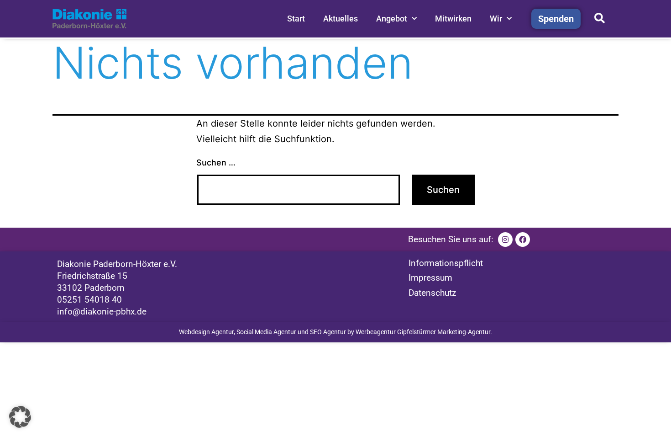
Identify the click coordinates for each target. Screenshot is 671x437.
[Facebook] (522, 239)
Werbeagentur (376, 332)
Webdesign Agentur (206, 332)
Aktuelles (340, 18)
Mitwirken (453, 18)
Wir (496, 18)
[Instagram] (505, 239)
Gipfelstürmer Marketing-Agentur (443, 332)
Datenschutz (432, 293)
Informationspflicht (446, 263)
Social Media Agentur (266, 332)
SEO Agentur (328, 332)
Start (296, 18)
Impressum (430, 277)
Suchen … (216, 162)
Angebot (391, 18)
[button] (20, 417)
